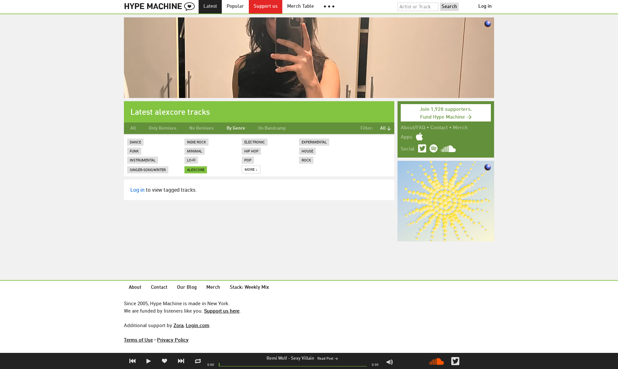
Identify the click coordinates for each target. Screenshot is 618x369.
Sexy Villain (302, 358)
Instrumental (142, 160)
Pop (247, 160)
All (133, 128)
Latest (210, 6)
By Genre (236, 128)
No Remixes (201, 128)
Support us (265, 6)
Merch (460, 128)
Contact (439, 128)
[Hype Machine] (161, 7)
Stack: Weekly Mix (249, 287)
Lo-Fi (191, 160)
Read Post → (327, 359)
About (135, 287)
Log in (485, 6)
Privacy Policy (173, 339)
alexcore (195, 169)
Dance (135, 142)
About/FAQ (413, 128)
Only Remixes (162, 128)
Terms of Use (138, 339)
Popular (235, 6)
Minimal (194, 151)
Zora (178, 325)
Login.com (197, 325)
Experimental (314, 142)
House (307, 151)
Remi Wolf (277, 358)
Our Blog (187, 287)
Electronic (254, 142)
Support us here (221, 310)
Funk (134, 151)
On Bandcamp (272, 128)
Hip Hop (251, 151)
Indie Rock (196, 142)
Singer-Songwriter (148, 169)
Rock (306, 160)
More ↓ (251, 169)
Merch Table (300, 6)
